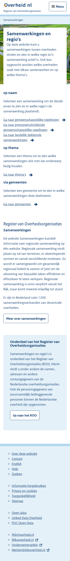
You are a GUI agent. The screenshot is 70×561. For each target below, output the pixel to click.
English (17, 464)
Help (15, 469)
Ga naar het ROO (25, 415)
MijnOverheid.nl (23, 535)
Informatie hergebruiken (29, 486)
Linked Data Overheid (27, 518)
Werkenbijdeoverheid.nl (28, 550)
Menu (60, 7)
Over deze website (24, 454)
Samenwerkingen (13, 20)
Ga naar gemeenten (17, 204)
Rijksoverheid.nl (23, 540)
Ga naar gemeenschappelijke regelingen (31, 120)
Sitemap (17, 501)
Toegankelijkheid (23, 496)
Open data (19, 513)
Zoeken (17, 474)
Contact (17, 459)
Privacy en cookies (24, 491)
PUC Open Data (22, 523)
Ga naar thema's (14, 174)
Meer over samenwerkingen (26, 319)
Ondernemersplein (25, 545)
